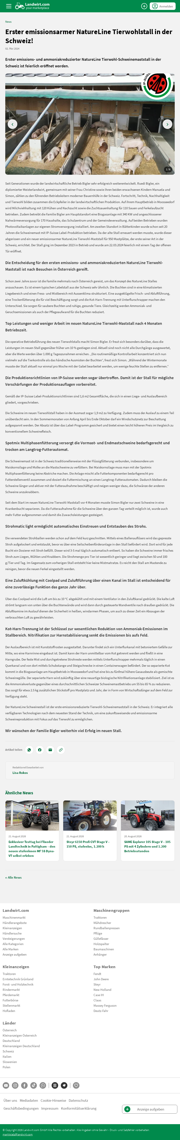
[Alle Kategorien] (55, 1085)
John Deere (101, 979)
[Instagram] (15, 1085)
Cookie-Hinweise (53, 1100)
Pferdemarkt (11, 995)
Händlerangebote (15, 922)
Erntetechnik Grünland (18, 979)
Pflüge (98, 933)
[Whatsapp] (43, 1085)
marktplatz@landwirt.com (18, 1134)
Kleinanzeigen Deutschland (21, 1046)
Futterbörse (10, 1000)
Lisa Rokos (20, 772)
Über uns (10, 1100)
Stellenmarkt (11, 1005)
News (8, 22)
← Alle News (13, 877)
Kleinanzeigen (12, 928)
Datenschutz (78, 1100)
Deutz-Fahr (101, 1010)
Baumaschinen (104, 949)
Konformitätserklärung (79, 1108)
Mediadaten (29, 1100)
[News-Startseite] (32, 6)
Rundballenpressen (107, 928)
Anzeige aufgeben (15, 954)
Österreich (10, 1030)
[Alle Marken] (64, 1085)
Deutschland (11, 1040)
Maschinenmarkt (14, 917)
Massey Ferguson (105, 1005)
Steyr (97, 984)
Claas (97, 1000)
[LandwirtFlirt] (76, 1085)
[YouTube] (6, 1085)
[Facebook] (24, 1085)
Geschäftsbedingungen (21, 1108)
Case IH (99, 995)
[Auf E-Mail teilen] (50, 749)
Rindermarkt (11, 989)
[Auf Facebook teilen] (39, 749)
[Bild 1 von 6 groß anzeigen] (90, 124)
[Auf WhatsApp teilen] (29, 749)
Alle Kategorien (13, 944)
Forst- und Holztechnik (18, 984)
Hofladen (9, 1010)
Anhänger (100, 954)
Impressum (49, 1108)
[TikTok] (33, 1085)
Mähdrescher (102, 922)
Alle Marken (10, 949)
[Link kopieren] (60, 749)
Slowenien (10, 1061)
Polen (6, 1067)
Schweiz (8, 1051)
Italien (7, 1056)
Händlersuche (12, 933)
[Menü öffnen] (8, 6)
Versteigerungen (14, 938)
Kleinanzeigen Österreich (20, 1035)
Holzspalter (101, 944)
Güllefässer (101, 938)
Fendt (97, 973)
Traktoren (100, 917)
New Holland (102, 989)
